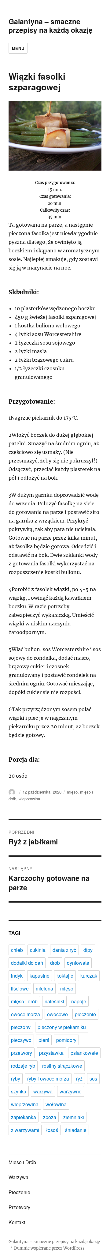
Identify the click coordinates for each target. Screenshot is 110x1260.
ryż (79, 1078)
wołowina (56, 1104)
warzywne (71, 1091)
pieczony (21, 1027)
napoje (78, 1001)
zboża (49, 1117)
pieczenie (85, 1014)
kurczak (88, 975)
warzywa (43, 1091)
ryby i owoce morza (48, 1078)
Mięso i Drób (22, 1162)
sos (93, 1078)
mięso (72, 792)
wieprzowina (29, 799)
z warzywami (25, 1130)
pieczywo (21, 1039)
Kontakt (17, 1222)
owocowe (57, 1014)
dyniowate (78, 962)
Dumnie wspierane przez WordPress (49, 1248)
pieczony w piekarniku (62, 1027)
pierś (43, 1039)
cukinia (38, 949)
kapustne (40, 975)
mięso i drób (24, 1001)
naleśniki (54, 1001)
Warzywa (18, 1177)
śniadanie (75, 1130)
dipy (88, 949)
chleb (17, 949)
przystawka (51, 1052)
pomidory (66, 1039)
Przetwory (19, 1207)
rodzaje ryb (23, 1065)
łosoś (52, 1130)
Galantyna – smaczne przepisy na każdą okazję (51, 25)
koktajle (65, 975)
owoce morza (25, 1014)
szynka (18, 1091)
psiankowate (84, 1052)
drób (55, 962)
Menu (18, 48)
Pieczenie (19, 1192)
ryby (15, 1078)
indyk (17, 975)
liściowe (20, 988)
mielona (44, 988)
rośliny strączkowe (62, 1065)
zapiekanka (23, 1117)
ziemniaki (73, 1117)
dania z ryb (64, 949)
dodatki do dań (27, 962)
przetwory (21, 1052)
